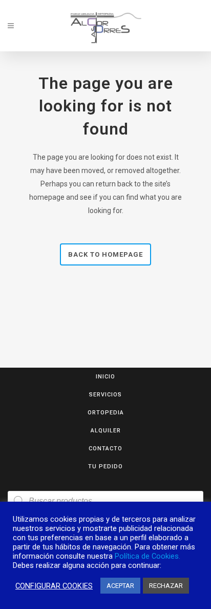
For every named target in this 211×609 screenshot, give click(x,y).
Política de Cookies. (147, 556)
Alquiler (106, 430)
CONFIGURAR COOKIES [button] (54, 586)
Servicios (105, 394)
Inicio (105, 376)
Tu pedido (105, 466)
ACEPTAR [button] (120, 585)
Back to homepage (105, 254)
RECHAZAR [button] (166, 585)
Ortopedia (106, 412)
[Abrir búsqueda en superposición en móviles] (105, 501)
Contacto (105, 448)
